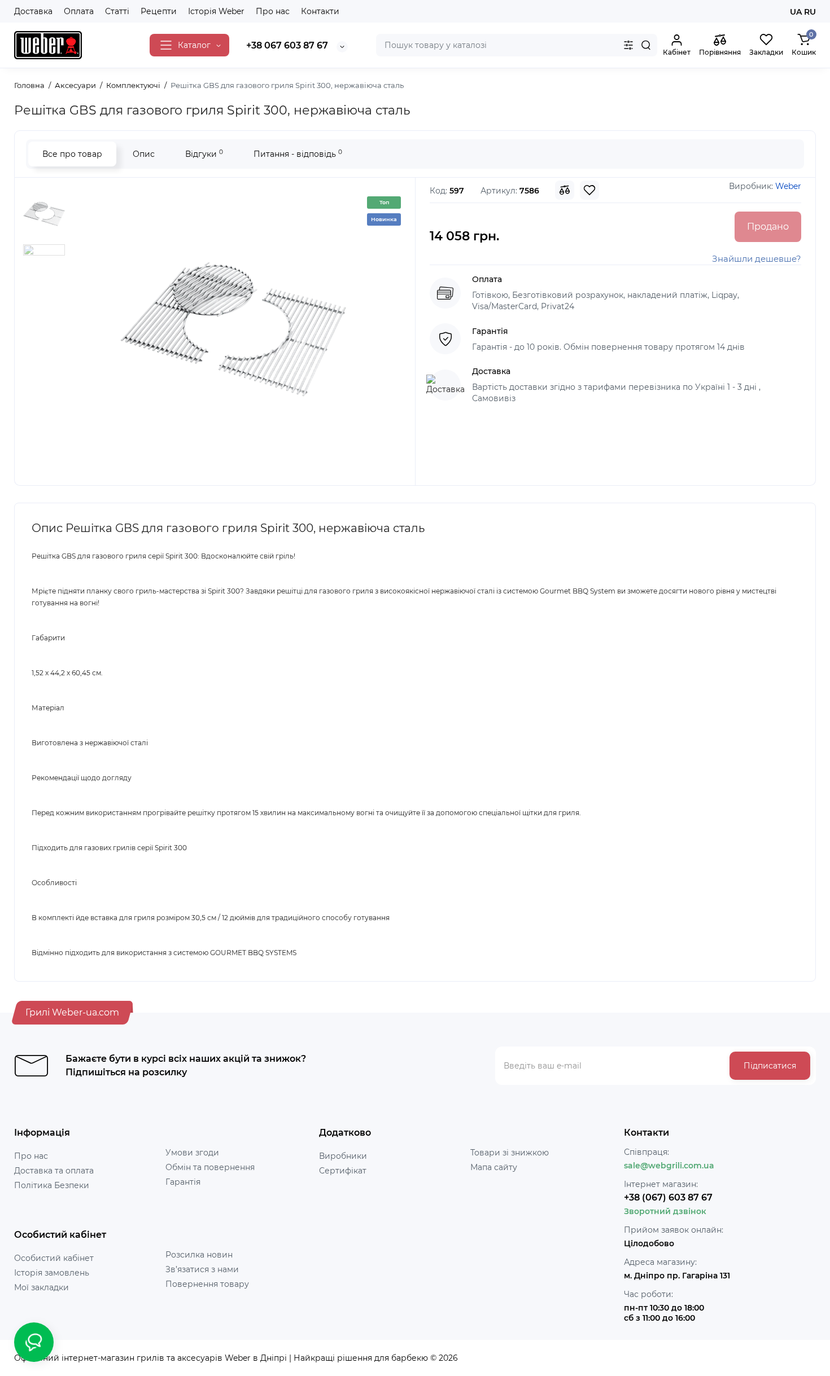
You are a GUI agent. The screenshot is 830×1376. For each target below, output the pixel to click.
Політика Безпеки (51, 1185)
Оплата (79, 11)
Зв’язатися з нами (202, 1269)
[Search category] (628, 45)
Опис (144, 154)
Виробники (343, 1156)
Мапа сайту (493, 1167)
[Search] (646, 45)
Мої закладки (41, 1287)
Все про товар (72, 154)
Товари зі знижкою (509, 1153)
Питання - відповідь (298, 153)
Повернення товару (207, 1284)
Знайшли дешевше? (756, 258)
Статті (117, 11)
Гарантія (182, 1182)
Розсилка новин (199, 1255)
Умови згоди (192, 1153)
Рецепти (159, 11)
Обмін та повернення (210, 1167)
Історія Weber (216, 11)
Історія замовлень (51, 1273)
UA (796, 12)
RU (810, 12)
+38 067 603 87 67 (287, 45)
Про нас (273, 11)
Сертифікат (342, 1171)
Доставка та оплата (54, 1171)
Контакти (320, 11)
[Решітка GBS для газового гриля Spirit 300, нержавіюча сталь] (233, 330)
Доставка (33, 11)
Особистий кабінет (54, 1258)
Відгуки (204, 153)
